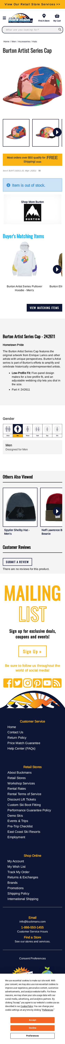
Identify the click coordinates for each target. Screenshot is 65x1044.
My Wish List (16, 866)
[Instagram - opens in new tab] (27, 683)
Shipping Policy (18, 893)
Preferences (32, 1036)
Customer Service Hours (32, 931)
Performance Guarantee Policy (29, 810)
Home (6, 41)
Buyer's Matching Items (23, 235)
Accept (32, 1020)
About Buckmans (19, 772)
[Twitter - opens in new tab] (17, 683)
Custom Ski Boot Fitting (24, 805)
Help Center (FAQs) (21, 748)
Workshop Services (21, 783)
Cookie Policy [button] (27, 1006)
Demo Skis (15, 815)
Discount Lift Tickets (21, 799)
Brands (12, 882)
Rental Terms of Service (24, 794)
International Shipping (22, 899)
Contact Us (15, 732)
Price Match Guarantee (23, 743)
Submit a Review (17, 562)
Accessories (24, 41)
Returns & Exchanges (22, 877)
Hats (34, 41)
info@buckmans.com (32, 921)
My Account (15, 861)
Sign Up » (32, 651)
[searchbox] (60, 29)
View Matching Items (44, 308)
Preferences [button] (47, 1010)
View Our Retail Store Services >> (32, 4)
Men (14, 41)
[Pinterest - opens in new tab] (37, 683)
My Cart (57, 21)
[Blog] (57, 683)
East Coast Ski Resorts (23, 831)
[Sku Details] (39, 170)
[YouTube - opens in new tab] (47, 683)
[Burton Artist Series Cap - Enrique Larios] (16, 132)
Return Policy (16, 737)
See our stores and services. (32, 941)
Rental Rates (16, 788)
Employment (16, 837)
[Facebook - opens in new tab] (7, 683)
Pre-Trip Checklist (20, 826)
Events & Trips (17, 821)
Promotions (15, 888)
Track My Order (18, 872)
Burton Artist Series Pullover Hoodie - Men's (24, 288)
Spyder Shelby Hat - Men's (16, 532)
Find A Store (44, 21)
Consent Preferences (32, 958)
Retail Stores (16, 778)
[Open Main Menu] (5, 18)
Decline (32, 1028)
